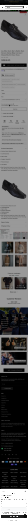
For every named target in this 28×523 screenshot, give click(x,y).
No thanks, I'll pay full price (14, 520)
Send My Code (14, 516)
